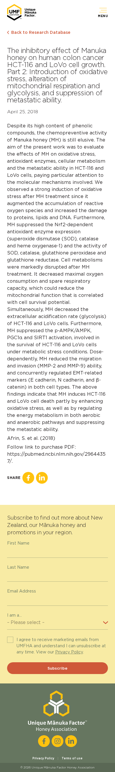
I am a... (14, 615)
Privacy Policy (69, 652)
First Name (18, 543)
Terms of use (72, 758)
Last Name (18, 567)
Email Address (21, 591)
